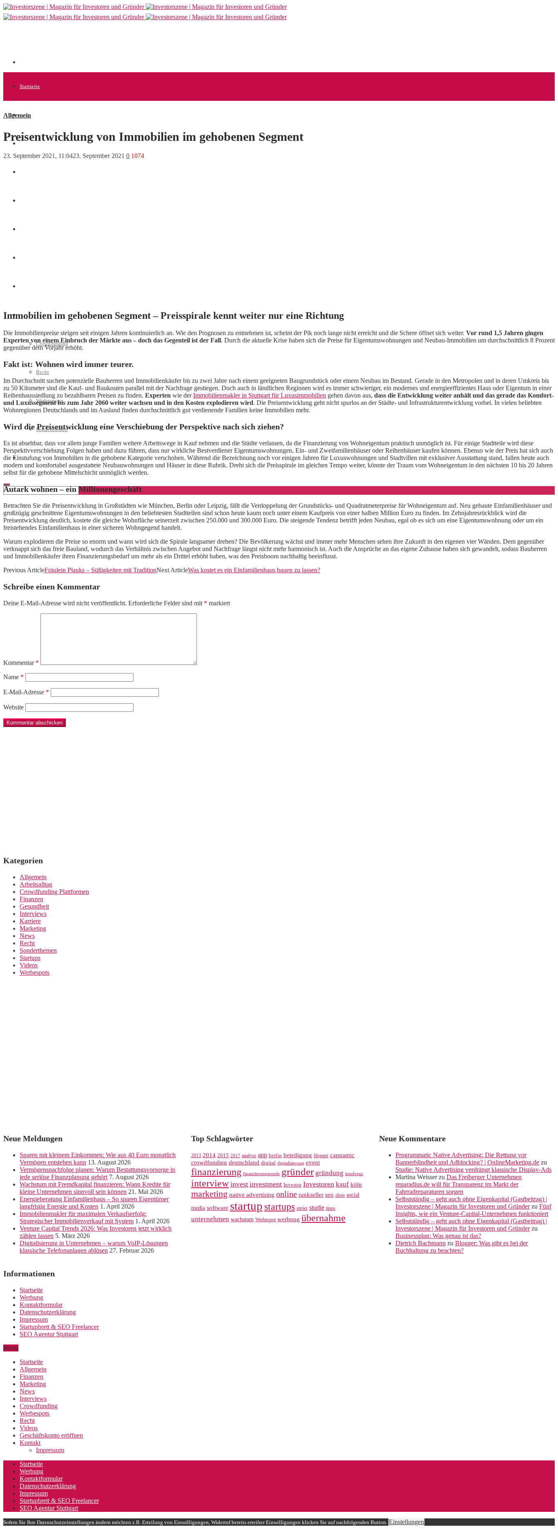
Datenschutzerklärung (48, 1312)
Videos (29, 965)
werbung (288, 1219)
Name (13, 676)
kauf (342, 1184)
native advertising (252, 1194)
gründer (297, 1171)
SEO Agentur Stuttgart (49, 1334)
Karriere (30, 921)
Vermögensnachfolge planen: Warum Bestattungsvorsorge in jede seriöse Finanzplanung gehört (97, 1173)
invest (239, 1184)
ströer (302, 1208)
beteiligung (297, 1155)
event (313, 1162)
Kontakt (30, 1442)
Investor (292, 1185)
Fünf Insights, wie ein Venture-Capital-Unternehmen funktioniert (473, 1210)
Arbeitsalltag (36, 884)
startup (246, 1205)
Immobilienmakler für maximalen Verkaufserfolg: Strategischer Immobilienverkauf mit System (83, 1217)
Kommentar (21, 662)
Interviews (33, 913)
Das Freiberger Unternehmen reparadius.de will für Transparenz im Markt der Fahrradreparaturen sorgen (458, 1184)
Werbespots (34, 972)
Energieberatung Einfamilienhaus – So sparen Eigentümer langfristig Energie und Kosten (94, 1203)
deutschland (244, 1162)
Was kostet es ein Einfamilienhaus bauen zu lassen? (254, 570)
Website (13, 707)
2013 (196, 1155)
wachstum (242, 1219)
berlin (275, 1155)
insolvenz (354, 1173)
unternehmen (210, 1219)
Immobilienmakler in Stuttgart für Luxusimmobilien (259, 395)
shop (340, 1195)
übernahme (323, 1218)
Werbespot (265, 1219)
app (262, 1154)
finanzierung (216, 1172)
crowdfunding (209, 1162)
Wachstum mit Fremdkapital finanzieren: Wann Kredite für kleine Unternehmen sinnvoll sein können (95, 1188)
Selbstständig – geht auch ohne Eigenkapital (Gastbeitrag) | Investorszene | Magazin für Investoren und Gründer (471, 1203)
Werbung (31, 1297)
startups (279, 1206)
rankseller (311, 1194)
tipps (330, 1208)
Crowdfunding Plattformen (54, 891)
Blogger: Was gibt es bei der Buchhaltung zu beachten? (461, 1247)
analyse (249, 1155)
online (286, 1193)
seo (329, 1194)
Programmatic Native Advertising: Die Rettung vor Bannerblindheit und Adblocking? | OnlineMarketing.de (467, 1158)
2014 (209, 1155)
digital (268, 1163)
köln (356, 1184)
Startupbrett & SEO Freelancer (59, 1326)
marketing (209, 1194)
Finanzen (31, 899)
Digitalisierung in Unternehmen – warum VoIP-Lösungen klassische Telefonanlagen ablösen (94, 1247)
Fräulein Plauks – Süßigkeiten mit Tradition (100, 570)
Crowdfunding (39, 1405)
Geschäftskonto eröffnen (51, 1435)
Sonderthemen (38, 950)
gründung (329, 1173)
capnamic (342, 1155)
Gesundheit (34, 906)
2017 (235, 1155)
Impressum (34, 1319)
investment (266, 1184)
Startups (30, 957)
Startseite (30, 86)
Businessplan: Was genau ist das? (438, 1235)
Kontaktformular (41, 1304)
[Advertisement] (168, 45)
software (217, 1208)
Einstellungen (406, 1521)
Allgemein (31, 115)
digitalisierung (290, 1163)
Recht (42, 372)
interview (210, 1183)
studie (316, 1207)
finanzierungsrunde (261, 1173)
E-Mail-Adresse (26, 692)
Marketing (33, 928)
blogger (321, 1155)
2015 (223, 1155)
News (25, 172)
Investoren (318, 1184)
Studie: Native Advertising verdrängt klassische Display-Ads (473, 1169)
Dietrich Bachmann (420, 1243)
